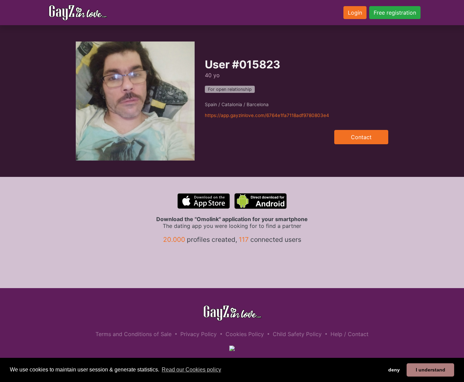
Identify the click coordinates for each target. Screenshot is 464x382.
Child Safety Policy (297, 334)
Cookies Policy (245, 334)
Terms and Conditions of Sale (133, 334)
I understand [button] (430, 369)
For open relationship (230, 89)
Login (355, 12)
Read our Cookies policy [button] (191, 369)
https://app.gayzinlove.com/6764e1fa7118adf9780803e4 (267, 115)
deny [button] (394, 369)
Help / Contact (350, 334)
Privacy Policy (198, 334)
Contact (361, 137)
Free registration (395, 12)
